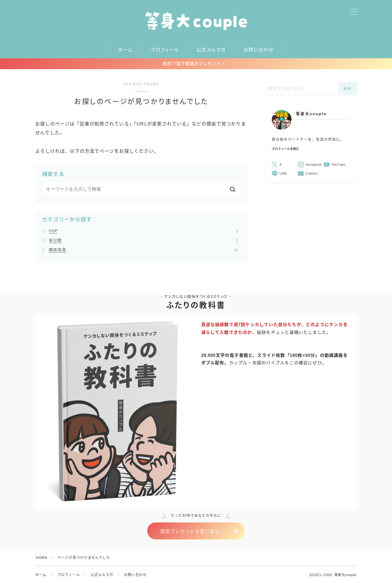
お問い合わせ (259, 49)
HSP (143, 230)
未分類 (143, 240)
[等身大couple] (196, 20)
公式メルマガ (211, 49)
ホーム (125, 49)
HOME (42, 558)
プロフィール (165, 49)
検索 (348, 88)
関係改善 (143, 249)
